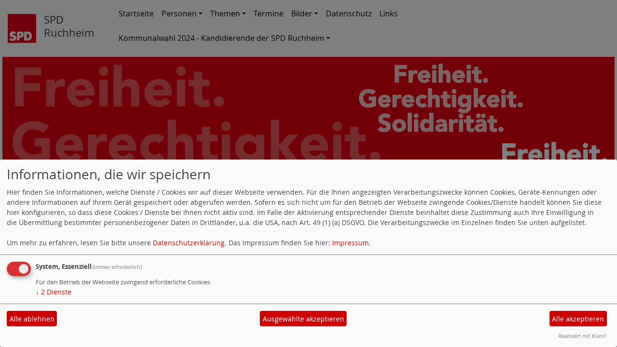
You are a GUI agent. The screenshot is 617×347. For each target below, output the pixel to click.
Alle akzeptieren (578, 318)
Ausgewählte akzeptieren (303, 318)
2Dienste (53, 291)
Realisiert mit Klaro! (582, 335)
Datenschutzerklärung (189, 242)
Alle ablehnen (32, 318)
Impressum (350, 242)
